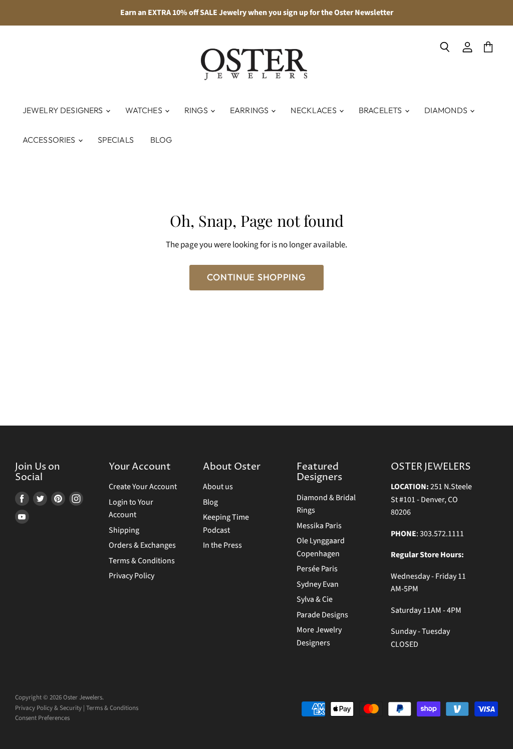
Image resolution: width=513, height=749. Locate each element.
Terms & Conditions (142, 560)
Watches (144, 110)
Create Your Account (143, 486)
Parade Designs (322, 614)
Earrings (250, 110)
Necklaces (314, 110)
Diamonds (446, 110)
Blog (161, 140)
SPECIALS (116, 140)
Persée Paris (317, 568)
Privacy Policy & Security (48, 707)
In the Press (222, 545)
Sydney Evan (318, 584)
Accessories (50, 140)
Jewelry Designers (64, 110)
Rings (196, 110)
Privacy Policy (131, 575)
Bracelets (381, 110)
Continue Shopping (256, 277)
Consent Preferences (42, 717)
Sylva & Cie (315, 599)
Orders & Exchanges (142, 545)
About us (218, 486)
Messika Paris (319, 525)
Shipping (124, 530)
